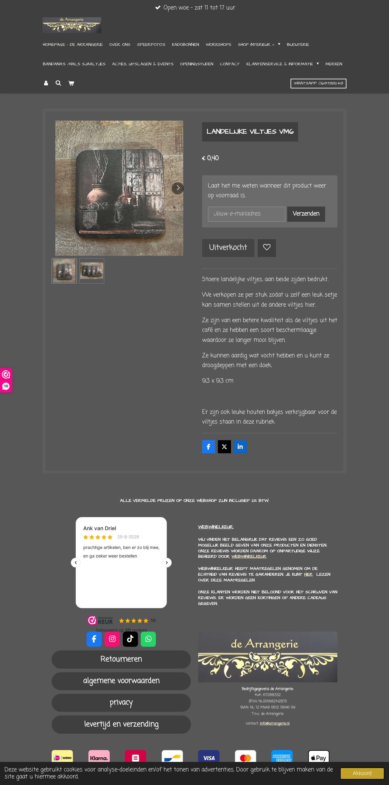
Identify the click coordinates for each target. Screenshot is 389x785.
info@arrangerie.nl (275, 723)
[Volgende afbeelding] (178, 188)
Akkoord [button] (362, 773)
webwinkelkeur (249, 557)
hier (308, 574)
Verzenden (306, 213)
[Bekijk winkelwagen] (71, 83)
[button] (64, 270)
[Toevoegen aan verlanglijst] (267, 248)
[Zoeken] (58, 83)
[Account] (46, 83)
